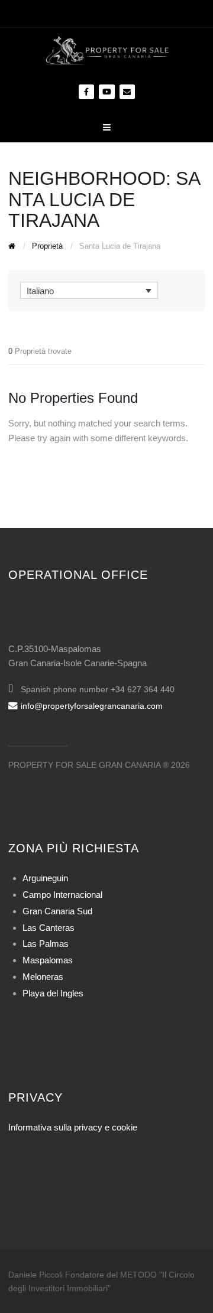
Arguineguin (45, 878)
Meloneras (42, 977)
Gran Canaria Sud (57, 911)
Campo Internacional (62, 895)
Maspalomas (47, 960)
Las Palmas (45, 944)
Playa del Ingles (52, 993)
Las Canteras (48, 928)
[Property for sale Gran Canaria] (106, 49)
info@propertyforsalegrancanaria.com (92, 706)
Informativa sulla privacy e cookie (72, 1127)
